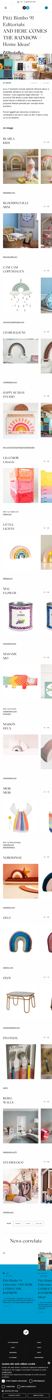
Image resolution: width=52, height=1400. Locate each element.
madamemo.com (10, 711)
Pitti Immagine (13, 1342)
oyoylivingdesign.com (11, 1028)
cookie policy (7, 1372)
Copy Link (39, 1223)
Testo (39, 1353)
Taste (39, 1348)
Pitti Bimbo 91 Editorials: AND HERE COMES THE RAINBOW (18, 1287)
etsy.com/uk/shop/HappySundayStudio (18, 447)
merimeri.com (8, 845)
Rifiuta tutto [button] (38, 1395)
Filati (13, 1348)
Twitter (28, 1223)
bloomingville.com (10, 257)
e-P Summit (13, 1358)
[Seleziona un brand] (26, 8)
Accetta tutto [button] (14, 1395)
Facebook (17, 1223)
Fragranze (13, 1353)
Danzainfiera (39, 1358)
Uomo (39, 1342)
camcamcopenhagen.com (13, 322)
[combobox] (49, 1363)
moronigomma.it (9, 644)
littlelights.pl (7, 578)
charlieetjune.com (10, 382)
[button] (26, 1390)
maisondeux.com (9, 778)
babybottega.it (9, 847)
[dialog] (26, 1380)
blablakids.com (9, 193)
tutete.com (7, 514)
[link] (46, 7)
